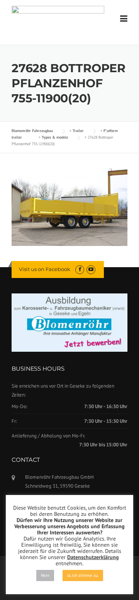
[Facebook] (79, 269)
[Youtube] (90, 269)
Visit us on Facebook (44, 269)
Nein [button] (45, 575)
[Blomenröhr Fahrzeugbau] (58, 15)
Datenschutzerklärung (93, 557)
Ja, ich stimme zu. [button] (82, 575)
